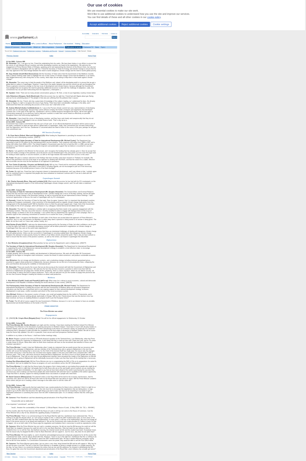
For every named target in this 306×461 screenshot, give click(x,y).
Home (8, 44)
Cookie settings (161, 24)
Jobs (44, 457)
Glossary (15, 457)
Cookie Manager (89, 456)
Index (51, 56)
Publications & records (74, 47)
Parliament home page (19, 51)
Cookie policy (79, 456)
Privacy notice (70, 456)
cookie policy (154, 17)
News (97, 47)
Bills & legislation (48, 47)
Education (86, 44)
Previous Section (12, 56)
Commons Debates (70, 51)
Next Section (11, 454)
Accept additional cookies (103, 24)
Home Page (92, 56)
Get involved (68, 44)
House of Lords (26, 47)
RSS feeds (105, 33)
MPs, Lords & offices (39, 44)
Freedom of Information (34, 457)
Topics (103, 47)
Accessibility (85, 33)
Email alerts (95, 33)
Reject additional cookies (135, 24)
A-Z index (7, 457)
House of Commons (12, 47)
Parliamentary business (21, 44)
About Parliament (55, 44)
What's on (36, 47)
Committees (60, 47)
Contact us (114, 33)
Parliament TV (88, 47)
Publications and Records (49, 51)
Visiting (77, 44)
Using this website (52, 457)
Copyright (62, 457)
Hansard (61, 51)
